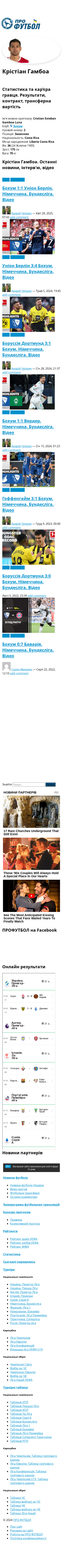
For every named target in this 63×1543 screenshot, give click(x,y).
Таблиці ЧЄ (17, 1505)
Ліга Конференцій (22, 1345)
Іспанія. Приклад (21, 1296)
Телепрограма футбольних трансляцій (31, 1205)
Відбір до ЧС (18, 1368)
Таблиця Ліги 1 (20, 1425)
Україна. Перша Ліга (24, 1288)
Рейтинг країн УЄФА (23, 1239)
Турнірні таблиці (15, 1387)
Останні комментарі (23, 1197)
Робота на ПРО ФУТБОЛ (26, 1534)
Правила (16, 1220)
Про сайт (16, 1527)
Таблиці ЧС (17, 1498)
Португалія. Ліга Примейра (28, 1315)
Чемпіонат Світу (21, 1364)
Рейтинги (10, 1231)
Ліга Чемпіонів (20, 1338)
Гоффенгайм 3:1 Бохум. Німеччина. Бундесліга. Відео (28, 504)
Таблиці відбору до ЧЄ (25, 1509)
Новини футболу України (27, 1185)
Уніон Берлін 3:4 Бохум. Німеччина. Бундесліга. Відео (28, 271)
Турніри (9, 1269)
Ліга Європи (18, 1342)
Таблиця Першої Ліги (24, 1406)
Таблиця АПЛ (19, 1410)
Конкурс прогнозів (16, 1212)
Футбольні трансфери (25, 1193)
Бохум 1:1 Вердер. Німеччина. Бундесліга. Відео (28, 426)
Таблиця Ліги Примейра (26, 1433)
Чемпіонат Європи (23, 1372)
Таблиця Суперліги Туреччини (31, 1437)
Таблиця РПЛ (19, 1441)
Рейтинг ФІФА (19, 1247)
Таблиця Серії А (20, 1418)
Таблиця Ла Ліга (21, 1414)
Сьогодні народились (19, 1262)
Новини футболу (15, 1178)
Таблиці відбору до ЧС (25, 1502)
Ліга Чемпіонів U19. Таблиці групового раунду (29, 1481)
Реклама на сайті (21, 1530)
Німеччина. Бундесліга (25, 1304)
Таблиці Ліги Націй (23, 1513)
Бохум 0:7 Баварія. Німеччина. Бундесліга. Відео (28, 650)
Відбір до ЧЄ (18, 1376)
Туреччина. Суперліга (25, 1319)
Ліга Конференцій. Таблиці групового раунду (28, 1473)
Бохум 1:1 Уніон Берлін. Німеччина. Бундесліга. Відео (28, 193)
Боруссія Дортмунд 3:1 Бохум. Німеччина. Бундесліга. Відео (26, 349)
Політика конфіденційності (28, 1538)
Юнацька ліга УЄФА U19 (26, 1349)
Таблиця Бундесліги (23, 1422)
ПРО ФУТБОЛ (22, 1520)
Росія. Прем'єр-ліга (23, 1323)
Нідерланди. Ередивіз (24, 1311)
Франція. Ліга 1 (20, 1307)
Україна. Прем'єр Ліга (25, 1284)
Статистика (11, 1254)
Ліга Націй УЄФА (21, 1380)
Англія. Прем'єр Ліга (24, 1292)
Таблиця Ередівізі (22, 1429)
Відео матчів (18, 1189)
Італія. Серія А (19, 1300)
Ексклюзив (17, 180)
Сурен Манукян (21, 669)
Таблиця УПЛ (19, 1402)
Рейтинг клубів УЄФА (24, 1243)
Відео (6, 180)
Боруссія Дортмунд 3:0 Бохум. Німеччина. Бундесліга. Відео (26, 581)
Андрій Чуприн (21, 213)
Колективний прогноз (25, 1224)
